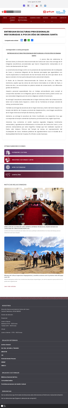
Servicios (54, 18)
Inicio (5, 18)
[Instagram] (32, 5)
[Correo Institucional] (44, 5)
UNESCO (3, 365)
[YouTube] (36, 5)
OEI (2, 355)
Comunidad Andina (7, 380)
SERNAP (3, 362)
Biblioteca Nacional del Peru (9, 377)
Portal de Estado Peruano (8, 358)
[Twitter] (28, 5)
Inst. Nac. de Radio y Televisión (10, 348)
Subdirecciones (35, 18)
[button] (10, 21)
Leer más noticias (10, 286)
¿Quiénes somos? (12, 19)
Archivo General (6, 344)
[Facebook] (23, 5)
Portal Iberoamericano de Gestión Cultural (13, 384)
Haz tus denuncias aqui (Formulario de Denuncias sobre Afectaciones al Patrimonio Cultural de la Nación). (32, 395)
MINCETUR (4, 352)
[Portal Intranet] (40, 5)
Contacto (63, 18)
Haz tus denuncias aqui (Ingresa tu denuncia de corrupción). (19, 398)
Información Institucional (22, 19)
